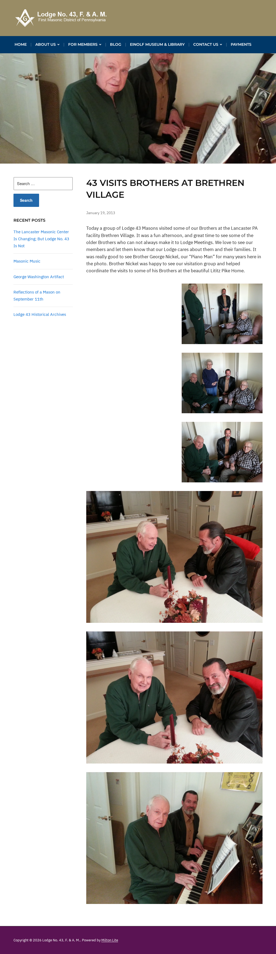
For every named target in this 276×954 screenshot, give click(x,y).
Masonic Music (26, 261)
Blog (115, 44)
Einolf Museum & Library (157, 44)
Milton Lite (109, 940)
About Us (45, 44)
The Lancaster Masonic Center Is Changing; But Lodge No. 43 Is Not (41, 239)
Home (21, 44)
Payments (241, 44)
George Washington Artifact (38, 276)
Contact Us (205, 44)
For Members (83, 44)
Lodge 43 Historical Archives (39, 314)
